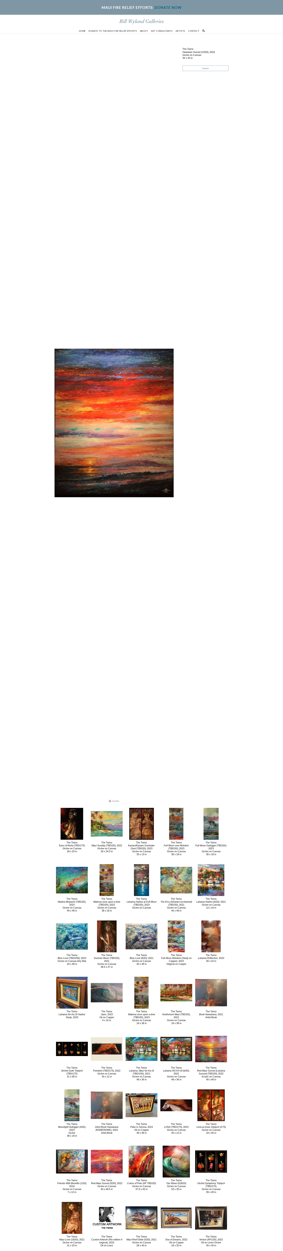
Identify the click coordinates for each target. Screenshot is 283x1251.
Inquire (205, 68)
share (115, 801)
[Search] (203, 31)
